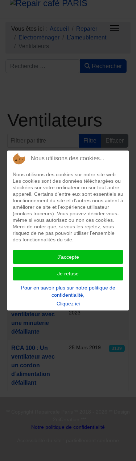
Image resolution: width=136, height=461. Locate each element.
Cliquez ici (68, 303)
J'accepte (68, 257)
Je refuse (68, 273)
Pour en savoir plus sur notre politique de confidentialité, (68, 291)
